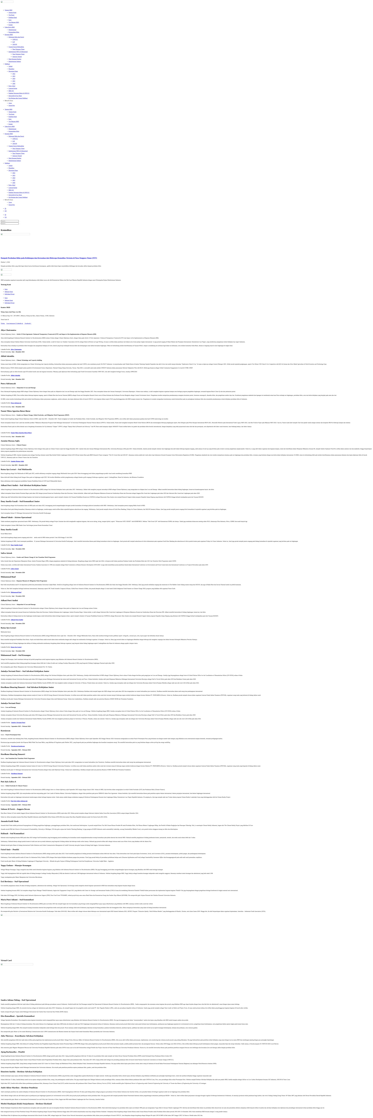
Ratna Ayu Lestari (16, 647)
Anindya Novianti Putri (18, 722)
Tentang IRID (8, 10)
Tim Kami (11, 15)
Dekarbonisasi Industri (15, 61)
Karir (10, 20)
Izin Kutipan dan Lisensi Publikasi (18, 98)
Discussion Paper (13, 71)
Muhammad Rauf (16, 592)
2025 (13, 81)
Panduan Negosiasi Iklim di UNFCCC (19, 93)
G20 (13, 42)
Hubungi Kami (9, 291)
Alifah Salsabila (15, 375)
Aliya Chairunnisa (16, 349)
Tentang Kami (12, 12)
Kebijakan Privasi (9, 294)
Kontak (11, 25)
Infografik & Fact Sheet (15, 96)
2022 (13, 73)
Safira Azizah (14, 568)
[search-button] (19, 221)
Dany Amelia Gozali (17, 545)
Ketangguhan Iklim (14, 32)
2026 (13, 83)
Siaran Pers (12, 105)
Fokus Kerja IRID (10, 27)
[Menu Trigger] (2, 226)
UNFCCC (15, 39)
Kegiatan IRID (9, 34)
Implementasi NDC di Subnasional (18, 51)
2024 (13, 78)
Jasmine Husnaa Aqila (17, 461)
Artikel (10, 66)
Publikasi (7, 64)
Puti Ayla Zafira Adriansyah (19, 801)
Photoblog (11, 69)
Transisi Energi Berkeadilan (16, 47)
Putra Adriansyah (16, 403)
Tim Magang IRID (14, 22)
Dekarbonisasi (12, 29)
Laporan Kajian (13, 88)
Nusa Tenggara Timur (18, 49)
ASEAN (14, 44)
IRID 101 (11, 91)
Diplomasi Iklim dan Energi (16, 37)
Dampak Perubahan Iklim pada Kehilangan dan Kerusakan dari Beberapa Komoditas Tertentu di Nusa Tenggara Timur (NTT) (49, 258)
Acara (10, 103)
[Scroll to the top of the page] (1, 326)
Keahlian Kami (13, 17)
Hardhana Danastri (17, 773)
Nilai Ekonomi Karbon (15, 59)
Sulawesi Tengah (17, 56)
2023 (13, 76)
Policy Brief (12, 86)
